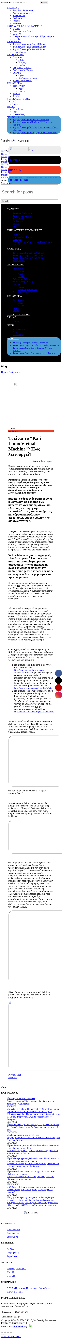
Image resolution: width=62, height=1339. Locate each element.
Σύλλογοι (17, 34)
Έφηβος (22, 62)
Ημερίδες (11, 1272)
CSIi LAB (11, 101)
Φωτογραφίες (13, 1233)
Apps (20, 88)
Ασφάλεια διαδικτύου (23, 10)
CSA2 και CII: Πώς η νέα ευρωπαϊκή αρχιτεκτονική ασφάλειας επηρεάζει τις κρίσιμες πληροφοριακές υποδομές (31, 1189)
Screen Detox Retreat (22, 80)
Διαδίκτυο (13, 372)
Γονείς (21, 60)
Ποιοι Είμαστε (13, 1229)
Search (44, 3)
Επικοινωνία (12, 1237)
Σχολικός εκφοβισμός (28, 78)
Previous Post (14, 1075)
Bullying (17, 73)
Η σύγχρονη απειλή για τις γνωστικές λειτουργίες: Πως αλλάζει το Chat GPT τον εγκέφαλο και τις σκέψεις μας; (33, 1203)
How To (16, 39)
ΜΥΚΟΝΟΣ (13, 117)
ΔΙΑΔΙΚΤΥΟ (13, 8)
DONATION (14, 170)
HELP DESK (14, 160)
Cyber (21, 75)
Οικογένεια (18, 57)
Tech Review (19, 86)
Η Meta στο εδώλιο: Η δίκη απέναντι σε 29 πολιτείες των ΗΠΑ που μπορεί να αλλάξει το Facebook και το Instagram (33, 1117)
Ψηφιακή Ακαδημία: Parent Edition (29, 44)
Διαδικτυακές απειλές (22, 13)
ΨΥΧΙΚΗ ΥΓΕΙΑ (15, 54)
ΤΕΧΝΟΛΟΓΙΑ (14, 83)
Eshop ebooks (19, 52)
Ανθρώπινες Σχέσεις (22, 67)
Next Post (12, 1077)
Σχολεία (16, 28)
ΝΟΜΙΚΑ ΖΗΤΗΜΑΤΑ (18, 99)
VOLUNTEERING (18, 180)
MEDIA (11, 106)
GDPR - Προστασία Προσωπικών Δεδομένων (28, 1288)
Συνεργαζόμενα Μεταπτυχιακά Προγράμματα (34, 36)
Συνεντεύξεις (19, 114)
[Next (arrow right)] (5, 1334)
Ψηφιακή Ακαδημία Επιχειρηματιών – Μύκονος (35, 132)
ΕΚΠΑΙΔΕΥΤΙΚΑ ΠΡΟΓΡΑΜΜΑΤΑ (24, 26)
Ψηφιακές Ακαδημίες (16, 1268)
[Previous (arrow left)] (2, 1334)
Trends (16, 96)
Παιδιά (21, 65)
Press (15, 112)
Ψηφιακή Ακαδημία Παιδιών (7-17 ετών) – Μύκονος (36, 345)
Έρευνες (16, 104)
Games (21, 91)
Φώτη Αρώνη (47, 461)
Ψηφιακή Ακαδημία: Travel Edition (29, 49)
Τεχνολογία (12, 1256)
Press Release (19, 109)
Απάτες (16, 21)
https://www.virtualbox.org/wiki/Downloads (34, 711)
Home (4, 372)
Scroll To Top (7, 1336)
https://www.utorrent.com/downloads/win (33, 688)
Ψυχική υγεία (13, 1252)
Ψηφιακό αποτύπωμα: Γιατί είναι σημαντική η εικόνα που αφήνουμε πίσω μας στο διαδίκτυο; (33, 1164)
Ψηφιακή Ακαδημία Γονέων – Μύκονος (31, 119)
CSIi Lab (11, 1276)
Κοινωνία (17, 23)
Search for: (6, 2)
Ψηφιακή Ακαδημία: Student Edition (29, 47)
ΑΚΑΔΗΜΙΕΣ (14, 41)
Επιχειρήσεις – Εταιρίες (23, 31)
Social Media (19, 15)
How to (16, 93)
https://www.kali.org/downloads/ (29, 670)
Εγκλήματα (18, 18)
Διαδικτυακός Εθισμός (23, 70)
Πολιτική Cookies (15, 1292)
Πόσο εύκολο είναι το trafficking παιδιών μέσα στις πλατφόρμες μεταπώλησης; (30, 1177)
